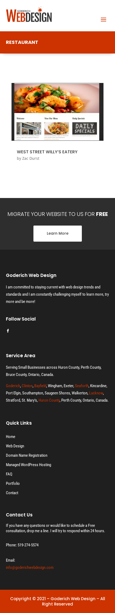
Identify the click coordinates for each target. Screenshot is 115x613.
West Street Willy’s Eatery (47, 152)
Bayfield (40, 385)
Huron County (49, 400)
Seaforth (82, 385)
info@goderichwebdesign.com (29, 567)
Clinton (27, 385)
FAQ (9, 474)
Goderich (13, 385)
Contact (12, 492)
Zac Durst (30, 158)
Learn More (57, 233)
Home (10, 436)
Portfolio (13, 483)
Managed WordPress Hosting (28, 464)
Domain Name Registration (26, 455)
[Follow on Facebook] (8, 331)
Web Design (15, 446)
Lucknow (96, 393)
